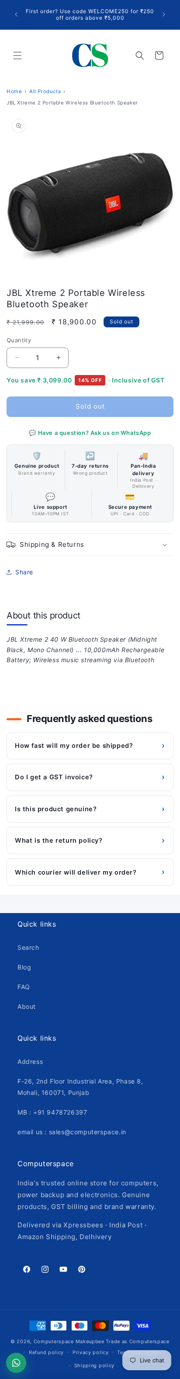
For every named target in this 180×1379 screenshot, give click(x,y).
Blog (24, 967)
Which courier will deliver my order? (90, 871)
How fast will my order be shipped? (90, 745)
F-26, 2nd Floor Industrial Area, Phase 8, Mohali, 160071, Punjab (80, 1086)
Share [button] (24, 572)
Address (30, 1061)
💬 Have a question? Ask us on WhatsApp (90, 432)
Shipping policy (94, 1365)
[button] (17, 55)
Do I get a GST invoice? (90, 777)
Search (28, 947)
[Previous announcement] (16, 14)
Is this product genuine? (90, 808)
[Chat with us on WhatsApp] (16, 1363)
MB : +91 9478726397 (52, 1112)
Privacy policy (91, 1352)
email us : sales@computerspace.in (71, 1132)
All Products (45, 91)
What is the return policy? (90, 840)
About (26, 1006)
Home (14, 91)
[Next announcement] (163, 14)
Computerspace (54, 1341)
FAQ (23, 986)
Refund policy (46, 1352)
